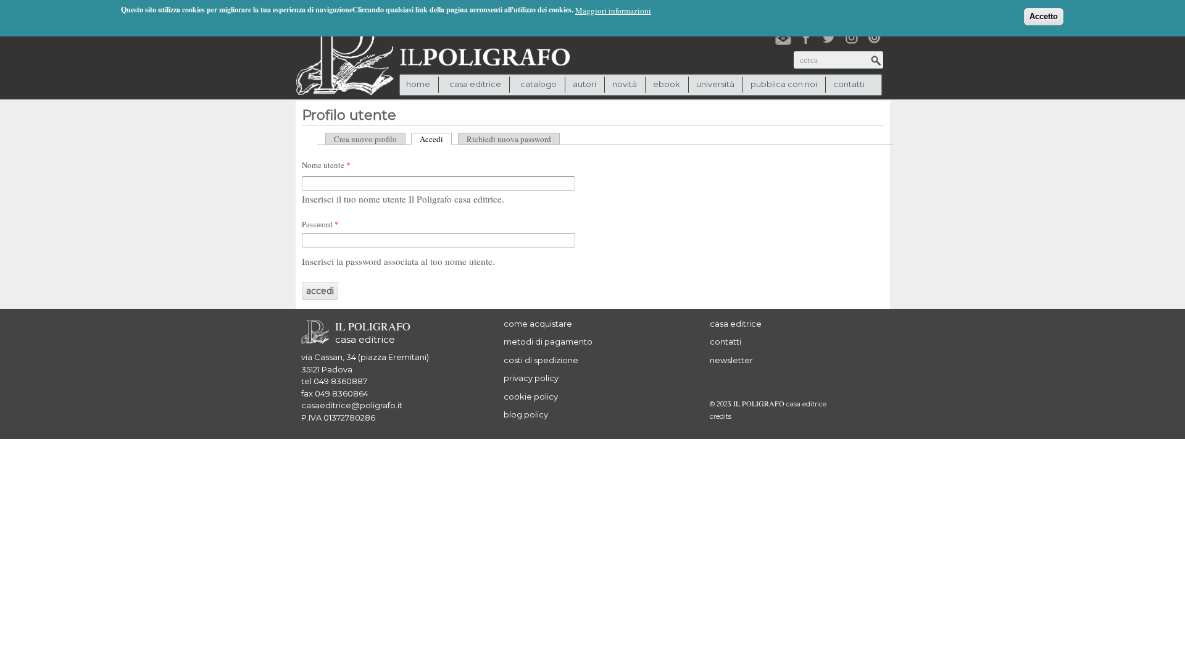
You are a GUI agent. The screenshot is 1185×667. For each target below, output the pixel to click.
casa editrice (736, 324)
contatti (849, 84)
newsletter (731, 360)
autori (584, 84)
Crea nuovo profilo (365, 139)
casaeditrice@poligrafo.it (351, 405)
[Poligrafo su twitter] (829, 38)
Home (418, 84)
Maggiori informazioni (613, 10)
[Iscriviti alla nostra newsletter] (783, 38)
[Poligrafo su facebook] (806, 38)
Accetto (1043, 16)
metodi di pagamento (548, 341)
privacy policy (531, 378)
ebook (666, 84)
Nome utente (326, 164)
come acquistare (538, 324)
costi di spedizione (541, 360)
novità (624, 84)
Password (320, 224)
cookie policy (531, 396)
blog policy (526, 414)
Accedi (436, 139)
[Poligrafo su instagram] (852, 38)
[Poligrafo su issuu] (874, 38)
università (715, 84)
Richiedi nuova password (509, 139)
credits (720, 417)
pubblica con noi (783, 84)
